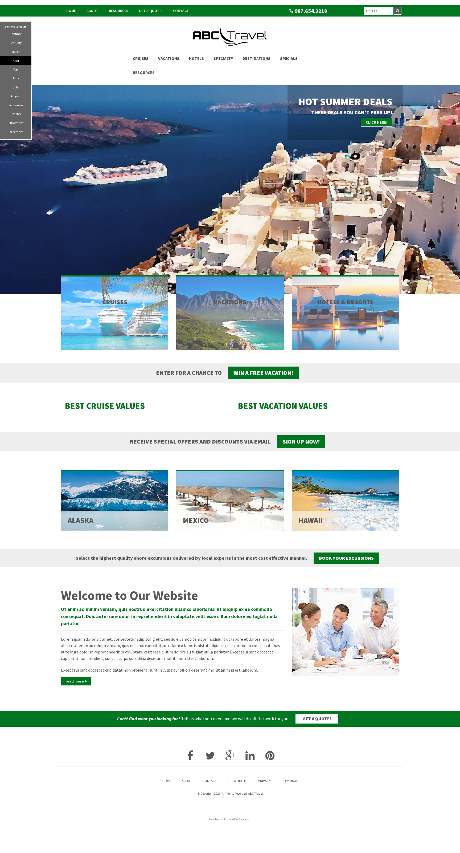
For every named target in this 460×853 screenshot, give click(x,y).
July (16, 87)
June (15, 78)
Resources (118, 10)
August (15, 96)
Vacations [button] (168, 58)
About (92, 10)
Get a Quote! (150, 10)
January (16, 34)
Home (71, 10)
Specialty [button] (223, 58)
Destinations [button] (256, 58)
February (16, 43)
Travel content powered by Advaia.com (230, 819)
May (16, 69)
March (15, 52)
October (15, 114)
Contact (181, 10)
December (16, 132)
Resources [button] (144, 72)
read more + (76, 681)
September (16, 105)
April (16, 61)
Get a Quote (237, 781)
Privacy (264, 781)
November (16, 123)
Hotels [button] (196, 58)
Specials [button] (289, 58)
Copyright (290, 781)
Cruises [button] (141, 58)
